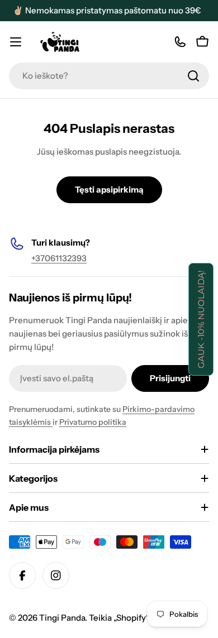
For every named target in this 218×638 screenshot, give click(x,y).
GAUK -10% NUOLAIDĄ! (201, 319)
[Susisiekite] (180, 42)
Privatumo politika (92, 422)
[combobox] (109, 76)
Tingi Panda (62, 617)
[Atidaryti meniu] (15, 42)
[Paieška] (193, 76)
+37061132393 (59, 258)
